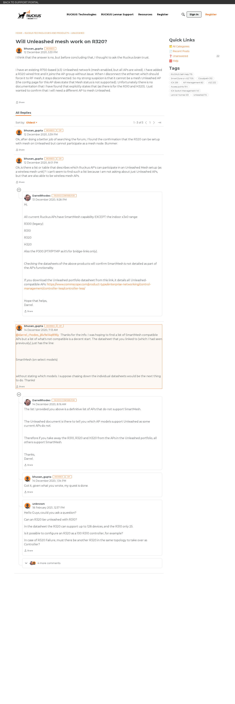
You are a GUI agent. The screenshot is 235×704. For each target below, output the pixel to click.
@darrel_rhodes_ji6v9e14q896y (37, 335)
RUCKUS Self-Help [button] (181, 74)
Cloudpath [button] (205, 78)
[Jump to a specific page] (159, 122)
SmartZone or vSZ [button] (182, 78)
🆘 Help (173, 60)
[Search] (183, 14)
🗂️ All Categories (179, 46)
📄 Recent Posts (179, 51)
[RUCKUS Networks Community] (30, 14)
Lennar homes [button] (180, 95)
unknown (38, 503)
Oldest (30, 122)
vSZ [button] (212, 82)
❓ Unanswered (194, 56)
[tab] (23, 113)
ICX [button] (174, 82)
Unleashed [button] (200, 95)
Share (20, 102)
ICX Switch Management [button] (185, 90)
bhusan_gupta (33, 48)
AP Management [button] (193, 82)
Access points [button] (179, 86)
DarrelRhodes (41, 195)
